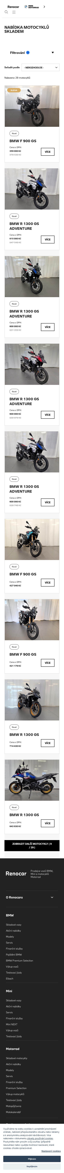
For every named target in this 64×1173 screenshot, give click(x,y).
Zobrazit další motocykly (32, 845)
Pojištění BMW (14, 954)
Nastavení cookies (51, 1151)
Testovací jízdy (14, 972)
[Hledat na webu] (6, 12)
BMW (10, 915)
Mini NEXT (12, 1024)
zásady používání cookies (40, 1138)
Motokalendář (13, 1112)
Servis (9, 942)
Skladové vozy (13, 924)
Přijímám (32, 1159)
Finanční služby (14, 948)
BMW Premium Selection (19, 960)
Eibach (9, 978)
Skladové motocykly (16, 1058)
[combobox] (41, 67)
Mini (9, 991)
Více (47, 151)
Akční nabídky (13, 930)
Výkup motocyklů (15, 1094)
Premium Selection (16, 1088)
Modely (10, 936)
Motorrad (12, 1049)
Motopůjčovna (13, 1106)
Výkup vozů (12, 966)
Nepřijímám (32, 1166)
